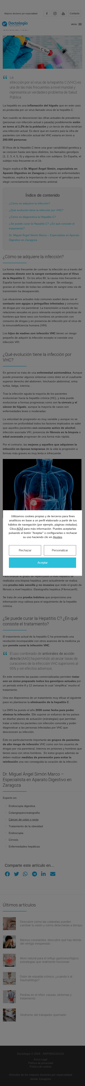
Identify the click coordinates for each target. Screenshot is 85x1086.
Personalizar (60, 550)
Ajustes (57, 537)
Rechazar (25, 550)
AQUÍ (19, 528)
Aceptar (43, 562)
